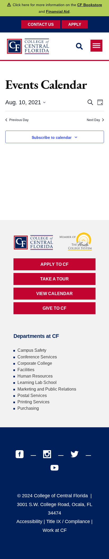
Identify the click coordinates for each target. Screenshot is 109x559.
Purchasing (28, 408)
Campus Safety (31, 350)
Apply (74, 24)
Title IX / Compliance (68, 521)
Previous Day (19, 120)
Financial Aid (58, 11)
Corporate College (34, 363)
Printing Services (33, 402)
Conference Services (37, 357)
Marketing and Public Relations (46, 389)
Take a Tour (54, 279)
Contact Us (41, 24)
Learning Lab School (37, 382)
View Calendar (54, 293)
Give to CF (54, 308)
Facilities (25, 369)
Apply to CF (54, 264)
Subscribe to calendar (51, 137)
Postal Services (32, 395)
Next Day (93, 120)
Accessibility (29, 521)
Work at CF (55, 530)
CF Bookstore (89, 5)
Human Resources (35, 376)
